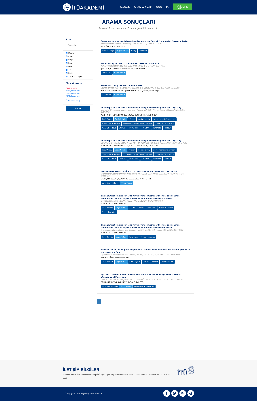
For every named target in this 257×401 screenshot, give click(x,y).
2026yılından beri (73, 90)
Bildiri (70, 73)
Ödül (70, 66)
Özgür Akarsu (107, 119)
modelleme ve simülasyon (144, 286)
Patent (70, 56)
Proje (70, 59)
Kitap (70, 63)
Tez (69, 70)
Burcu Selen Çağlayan (110, 183)
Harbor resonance (148, 237)
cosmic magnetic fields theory (164, 119)
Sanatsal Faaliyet (75, 76)
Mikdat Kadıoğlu (108, 50)
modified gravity (144, 119)
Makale (71, 53)
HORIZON (167, 128)
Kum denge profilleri (150, 261)
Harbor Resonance (166, 208)
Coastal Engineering (137, 208)
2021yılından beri (73, 96)
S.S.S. (159, 7)
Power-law (143, 50)
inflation (132, 119)
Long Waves (152, 208)
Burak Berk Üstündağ (110, 286)
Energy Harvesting (109, 212)
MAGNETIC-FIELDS (109, 128)
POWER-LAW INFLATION (111, 123)
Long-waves (134, 237)
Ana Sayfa (125, 7)
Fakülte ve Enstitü (143, 7)
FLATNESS (157, 128)
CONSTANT (145, 128)
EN (167, 7)
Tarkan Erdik (106, 73)
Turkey (133, 50)
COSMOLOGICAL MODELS (164, 123)
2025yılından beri (73, 93)
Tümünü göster (72, 88)
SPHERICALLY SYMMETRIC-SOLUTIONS (137, 123)
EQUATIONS (134, 128)
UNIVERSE (122, 128)
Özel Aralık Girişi (73, 100)
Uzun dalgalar (134, 261)
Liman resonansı (167, 261)
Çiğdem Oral (106, 95)
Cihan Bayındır (107, 208)
